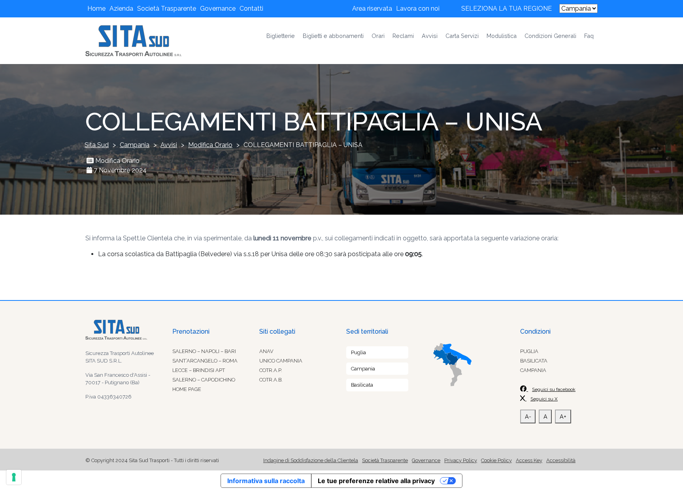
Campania (363, 369)
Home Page (186, 389)
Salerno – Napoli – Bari (204, 351)
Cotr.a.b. (271, 380)
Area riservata (372, 8)
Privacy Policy (460, 460)
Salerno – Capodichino (203, 380)
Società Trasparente (166, 8)
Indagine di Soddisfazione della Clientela (310, 460)
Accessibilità (560, 460)
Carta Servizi (462, 35)
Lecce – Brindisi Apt (198, 370)
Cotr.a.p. (270, 370)
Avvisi (430, 35)
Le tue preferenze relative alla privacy (376, 481)
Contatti (251, 8)
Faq (589, 35)
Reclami (403, 35)
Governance (218, 8)
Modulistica (502, 35)
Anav (266, 351)
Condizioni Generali (550, 35)
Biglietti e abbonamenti (333, 35)
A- (528, 416)
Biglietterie (280, 35)
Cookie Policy (496, 460)
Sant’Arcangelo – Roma (205, 361)
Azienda (121, 8)
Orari (378, 35)
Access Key (529, 460)
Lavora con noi (418, 8)
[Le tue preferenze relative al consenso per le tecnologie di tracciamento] (13, 477)
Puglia (358, 352)
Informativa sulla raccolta (266, 481)
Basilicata (362, 385)
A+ (563, 416)
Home (96, 8)
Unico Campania (280, 361)
